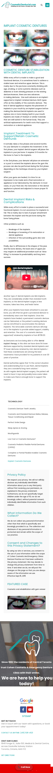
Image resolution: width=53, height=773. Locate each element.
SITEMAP (26, 716)
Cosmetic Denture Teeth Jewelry (22, 409)
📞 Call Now (24, 767)
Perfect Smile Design (16, 422)
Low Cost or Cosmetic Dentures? (22, 439)
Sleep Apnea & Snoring (17, 428)
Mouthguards (13, 433)
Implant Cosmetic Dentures (19, 461)
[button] (47, 5)
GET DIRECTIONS (8, 755)
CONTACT (5, 733)
